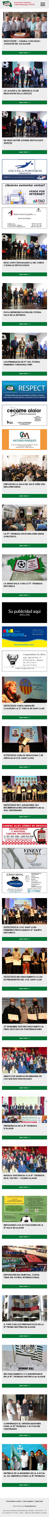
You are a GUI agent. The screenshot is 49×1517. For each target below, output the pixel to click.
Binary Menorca (30, 1506)
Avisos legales (28, 1501)
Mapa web (39, 1501)
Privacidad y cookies (13, 1501)
